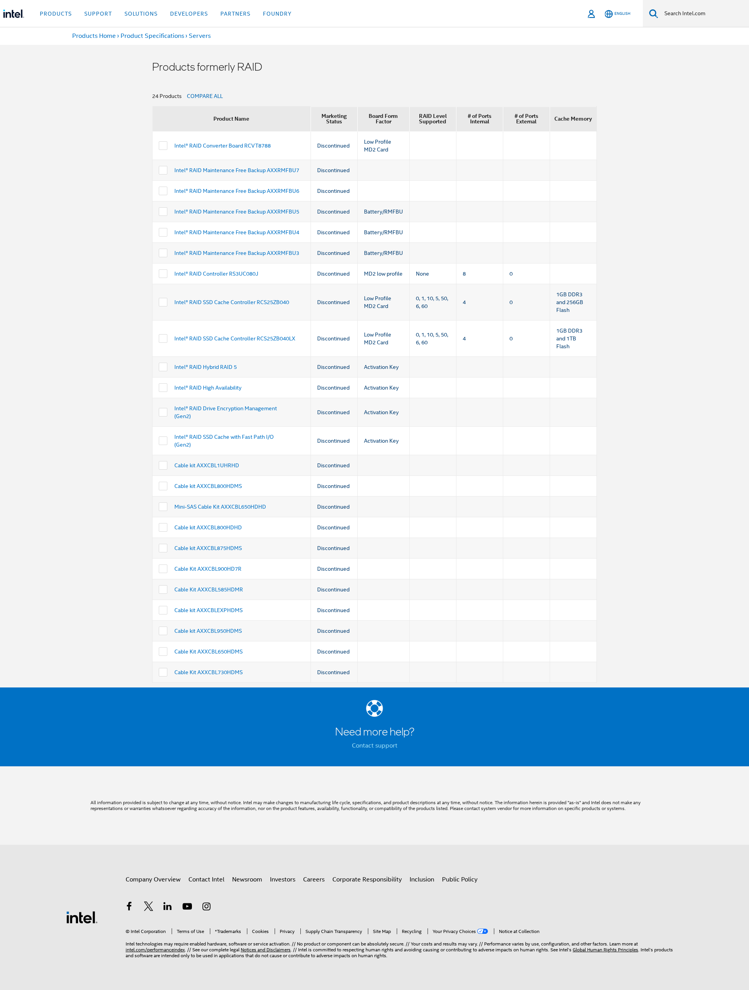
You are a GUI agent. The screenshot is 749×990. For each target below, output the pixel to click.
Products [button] (56, 13)
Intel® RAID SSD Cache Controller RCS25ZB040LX (234, 338)
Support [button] (98, 13)
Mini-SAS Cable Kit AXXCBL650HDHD (220, 506)
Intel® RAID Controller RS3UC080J (216, 273)
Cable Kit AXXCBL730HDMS (208, 672)
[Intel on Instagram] (206, 908)
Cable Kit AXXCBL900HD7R (207, 568)
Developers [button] (189, 13)
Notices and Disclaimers (266, 950)
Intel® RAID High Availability (207, 387)
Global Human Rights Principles (605, 950)
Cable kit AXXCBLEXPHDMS (208, 610)
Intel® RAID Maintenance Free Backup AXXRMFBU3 (236, 252)
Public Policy (459, 879)
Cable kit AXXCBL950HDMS (208, 630)
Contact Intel (206, 879)
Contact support (375, 746)
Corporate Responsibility (367, 879)
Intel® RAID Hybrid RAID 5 (205, 366)
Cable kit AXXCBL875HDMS (208, 548)
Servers (200, 36)
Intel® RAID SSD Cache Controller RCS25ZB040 (231, 302)
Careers (314, 879)
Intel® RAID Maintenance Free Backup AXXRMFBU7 (236, 170)
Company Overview (153, 879)
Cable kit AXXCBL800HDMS (208, 486)
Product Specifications (152, 36)
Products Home (94, 36)
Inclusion (422, 879)
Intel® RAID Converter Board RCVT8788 (222, 145)
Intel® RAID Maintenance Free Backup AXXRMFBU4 (236, 232)
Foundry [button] (277, 13)
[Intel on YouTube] (187, 908)
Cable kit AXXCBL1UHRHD (206, 465)
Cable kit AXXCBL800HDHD (208, 527)
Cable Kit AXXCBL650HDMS (208, 651)
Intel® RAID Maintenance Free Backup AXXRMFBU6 (236, 190)
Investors (282, 879)
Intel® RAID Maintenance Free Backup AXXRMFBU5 (236, 211)
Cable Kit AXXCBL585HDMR (208, 589)
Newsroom (247, 879)
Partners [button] (235, 13)
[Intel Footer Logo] (82, 917)
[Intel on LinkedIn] (167, 908)
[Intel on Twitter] (148, 908)
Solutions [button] (141, 13)
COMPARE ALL (205, 96)
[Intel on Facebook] (129, 908)
